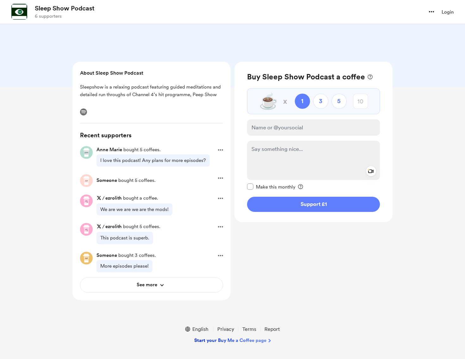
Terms (249, 329)
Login (448, 12)
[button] (431, 12)
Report (272, 329)
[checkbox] (271, 187)
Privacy (225, 329)
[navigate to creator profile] (19, 12)
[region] (313, 142)
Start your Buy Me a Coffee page (230, 340)
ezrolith (113, 198)
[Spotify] (83, 111)
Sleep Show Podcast (65, 8)
